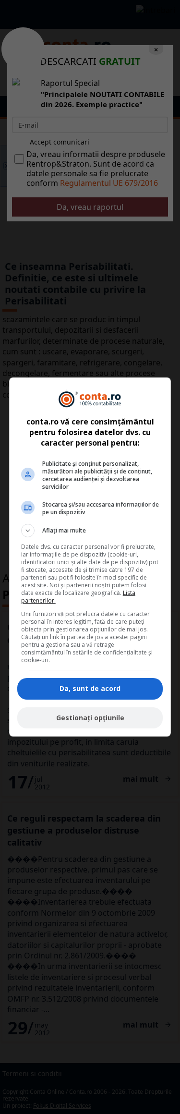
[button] (90, 530)
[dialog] (90, 557)
